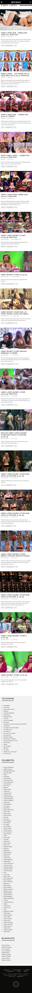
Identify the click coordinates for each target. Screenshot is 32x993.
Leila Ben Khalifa (8, 869)
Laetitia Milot (7, 861)
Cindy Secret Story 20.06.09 (14, 675)
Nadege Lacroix (8, 891)
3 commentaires (9, 445)
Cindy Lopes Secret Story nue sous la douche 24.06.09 (15, 475)
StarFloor (6, 748)
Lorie (5, 872)
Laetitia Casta (7, 858)
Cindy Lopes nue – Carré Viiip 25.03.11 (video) (14, 115)
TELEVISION (17, 969)
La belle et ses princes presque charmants (15, 724)
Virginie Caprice (8, 926)
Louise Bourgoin (8, 870)
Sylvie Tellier (7, 917)
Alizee (5, 774)
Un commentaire (9, 45)
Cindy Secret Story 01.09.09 (14, 275)
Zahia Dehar (7, 931)
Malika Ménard (6, 952)
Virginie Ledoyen (8, 929)
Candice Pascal (7, 793)
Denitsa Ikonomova (9, 810)
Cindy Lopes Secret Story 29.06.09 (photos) (13, 393)
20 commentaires (10, 363)
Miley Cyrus (7, 883)
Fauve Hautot (7, 826)
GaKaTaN (3, 36)
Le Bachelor (7, 726)
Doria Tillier (7, 811)
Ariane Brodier (7, 784)
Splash (5, 744)
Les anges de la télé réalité (11, 727)
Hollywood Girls (8, 716)
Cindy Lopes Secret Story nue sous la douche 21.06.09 (15, 596)
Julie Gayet (6, 841)
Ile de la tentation (8, 720)
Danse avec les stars (9, 709)
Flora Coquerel (6, 949)
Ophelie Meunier (8, 894)
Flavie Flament (7, 828)
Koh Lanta (6, 722)
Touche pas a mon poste (10, 751)
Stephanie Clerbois (9, 911)
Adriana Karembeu (8, 767)
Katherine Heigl (8, 846)
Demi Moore (7, 808)
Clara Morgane (7, 804)
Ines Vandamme (8, 832)
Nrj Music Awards (8, 737)
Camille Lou (7, 791)
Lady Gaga (6, 856)
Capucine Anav (7, 795)
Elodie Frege (7, 813)
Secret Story (7, 742)
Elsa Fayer (6, 819)
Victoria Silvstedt (8, 924)
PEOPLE (6, 969)
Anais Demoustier (8, 780)
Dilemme (6, 711)
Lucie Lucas (7, 874)
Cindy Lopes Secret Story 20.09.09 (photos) (13, 236)
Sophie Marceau (8, 915)
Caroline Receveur (8, 798)
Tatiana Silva (7, 920)
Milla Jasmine (7, 885)
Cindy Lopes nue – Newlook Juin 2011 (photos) (14, 34)
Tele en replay (6, 958)
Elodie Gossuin (7, 815)
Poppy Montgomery (9, 898)
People (3, 86)
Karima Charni (7, 843)
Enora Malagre (7, 821)
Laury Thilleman (6, 951)
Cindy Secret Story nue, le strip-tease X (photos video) (14, 313)
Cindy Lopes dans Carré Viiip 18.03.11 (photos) (14, 195)
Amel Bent (6, 776)
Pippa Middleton (8, 896)
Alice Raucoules (8, 773)
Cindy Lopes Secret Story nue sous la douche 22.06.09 (15, 514)
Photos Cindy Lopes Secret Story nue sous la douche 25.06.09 (14, 435)
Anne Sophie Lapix (9, 782)
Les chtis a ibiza (8, 729)
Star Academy (7, 746)
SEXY (25, 971)
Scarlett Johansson (8, 902)
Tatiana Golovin (8, 918)
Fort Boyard (7, 715)
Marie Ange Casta (8, 878)
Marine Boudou (8, 880)
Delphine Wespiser (7, 947)
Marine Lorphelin (6, 954)
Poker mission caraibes (10, 739)
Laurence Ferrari (8, 865)
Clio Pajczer (7, 806)
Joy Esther (6, 839)
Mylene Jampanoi (8, 889)
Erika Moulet (7, 822)
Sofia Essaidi (7, 913)
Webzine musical (6, 960)
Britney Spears (7, 789)
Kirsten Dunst (7, 854)
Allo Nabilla (7, 705)
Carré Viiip (6, 707)
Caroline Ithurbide (8, 797)
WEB (18, 971)
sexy (3, 45)
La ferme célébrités (9, 713)
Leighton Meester (8, 867)
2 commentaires (10, 684)
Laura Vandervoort (8, 863)
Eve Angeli (6, 824)
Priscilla (6, 900)
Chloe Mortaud (6, 945)
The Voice (6, 750)
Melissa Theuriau (8, 882)
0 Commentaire (9, 86)
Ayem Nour (7, 786)
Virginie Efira (7, 928)
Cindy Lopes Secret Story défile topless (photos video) (15, 555)
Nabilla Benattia (8, 893)
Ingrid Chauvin (7, 834)
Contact (20, 976)
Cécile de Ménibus (8, 800)
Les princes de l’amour (10, 733)
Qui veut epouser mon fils (10, 740)
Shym (5, 909)
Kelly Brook (7, 850)
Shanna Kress (7, 905)
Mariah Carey (7, 876)
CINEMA (27, 969)
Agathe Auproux (8, 769)
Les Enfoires (7, 731)
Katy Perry (6, 848)
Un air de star (7, 753)
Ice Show (6, 718)
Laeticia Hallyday (8, 859)
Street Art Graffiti (6, 956)
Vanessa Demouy (8, 922)
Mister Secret (5, 239)
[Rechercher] (30, 2)
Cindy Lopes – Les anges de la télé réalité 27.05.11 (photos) (15, 74)
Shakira (5, 904)
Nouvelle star (7, 735)
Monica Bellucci (8, 887)
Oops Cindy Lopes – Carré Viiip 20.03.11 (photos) (15, 156)
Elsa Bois (6, 817)
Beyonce (6, 787)
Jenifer (5, 835)
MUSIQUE (10, 971)
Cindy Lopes (7, 802)
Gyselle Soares (8, 830)
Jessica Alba (7, 837)
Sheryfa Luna (7, 907)
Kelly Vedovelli (8, 852)
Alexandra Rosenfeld (9, 771)
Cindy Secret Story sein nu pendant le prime (14, 352)
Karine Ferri (7, 845)
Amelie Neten (7, 778)
